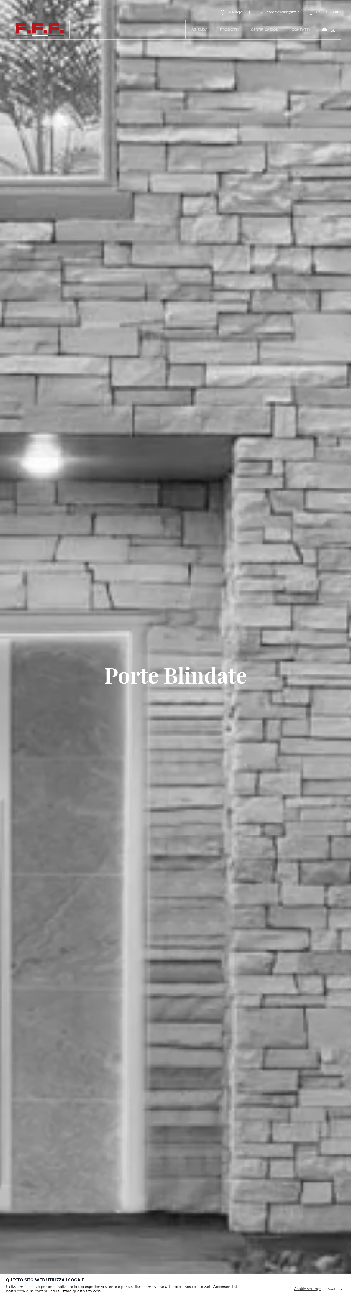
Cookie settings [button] (307, 1289)
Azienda (199, 29)
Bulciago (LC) (238, 12)
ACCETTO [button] (335, 1289)
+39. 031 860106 (328, 12)
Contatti (301, 29)
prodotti (229, 29)
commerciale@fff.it (283, 12)
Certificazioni (265, 29)
